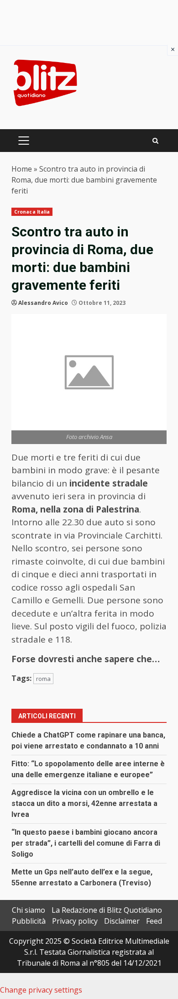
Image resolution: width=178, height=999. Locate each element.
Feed (154, 921)
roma (43, 679)
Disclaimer (122, 921)
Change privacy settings (41, 990)
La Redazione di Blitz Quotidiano (107, 910)
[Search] (155, 141)
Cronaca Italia (32, 212)
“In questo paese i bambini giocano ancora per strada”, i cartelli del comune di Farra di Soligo (85, 843)
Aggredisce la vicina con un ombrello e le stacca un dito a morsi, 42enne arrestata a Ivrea (84, 803)
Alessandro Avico (43, 303)
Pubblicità (29, 921)
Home (21, 169)
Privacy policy (75, 921)
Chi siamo (28, 910)
